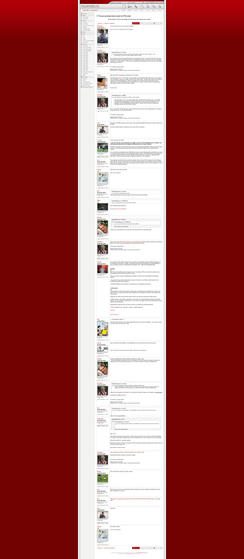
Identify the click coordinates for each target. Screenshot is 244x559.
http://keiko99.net (114, 314)
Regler (84, 39)
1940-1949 (85, 58)
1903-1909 (85, 52)
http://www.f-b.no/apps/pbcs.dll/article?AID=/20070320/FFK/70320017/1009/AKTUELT (132, 499)
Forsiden (84, 13)
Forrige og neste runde (88, 25)
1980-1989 (85, 65)
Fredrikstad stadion (87, 83)
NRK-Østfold (126, 392)
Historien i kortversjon (88, 71)
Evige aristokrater (87, 47)
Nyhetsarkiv (86, 17)
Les (84, 35)
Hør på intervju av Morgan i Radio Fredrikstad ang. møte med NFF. (127, 452)
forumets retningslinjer (121, 208)
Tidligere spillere (86, 30)
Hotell (84, 80)
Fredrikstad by (86, 82)
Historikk (84, 44)
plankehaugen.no (94, 10)
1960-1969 (85, 62)
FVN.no (112, 140)
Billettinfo (85, 78)
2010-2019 (85, 70)
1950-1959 (85, 60)
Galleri (83, 32)
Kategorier (100, 23)
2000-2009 (85, 68)
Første (141, 23)
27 (156, 23)
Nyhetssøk (85, 18)
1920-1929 (85, 55)
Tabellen (85, 27)
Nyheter (84, 15)
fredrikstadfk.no (86, 10)
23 (147, 23)
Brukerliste (85, 42)
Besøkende (85, 76)
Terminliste (85, 23)
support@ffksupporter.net (141, 552)
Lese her (112, 310)
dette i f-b (120, 78)
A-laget (84, 20)
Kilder (84, 75)
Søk (84, 37)
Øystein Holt (129, 553)
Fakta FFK (85, 73)
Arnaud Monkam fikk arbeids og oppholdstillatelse (128, 241)
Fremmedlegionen (87, 50)
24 (149, 23)
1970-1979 (85, 63)
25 (151, 23)
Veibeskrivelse (86, 85)
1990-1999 (85, 67)
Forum (83, 34)
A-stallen (85, 22)
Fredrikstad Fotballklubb (109, 23)
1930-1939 (85, 57)
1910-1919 (85, 54)
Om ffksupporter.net (87, 87)
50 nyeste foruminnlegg (88, 40)
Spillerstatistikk (86, 28)
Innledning (85, 45)
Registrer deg (157, 2)
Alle (161, 23)
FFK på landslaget (87, 49)
